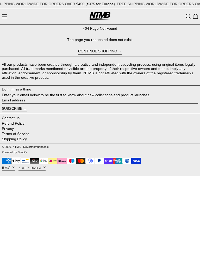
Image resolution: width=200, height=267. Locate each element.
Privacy (8, 128)
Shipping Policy (14, 139)
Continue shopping (97, 51)
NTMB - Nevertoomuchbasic (30, 146)
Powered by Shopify (14, 152)
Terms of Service (15, 134)
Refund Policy (13, 123)
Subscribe (12, 108)
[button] (188, 16)
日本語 (6, 167)
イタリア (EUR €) (30, 167)
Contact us (11, 118)
